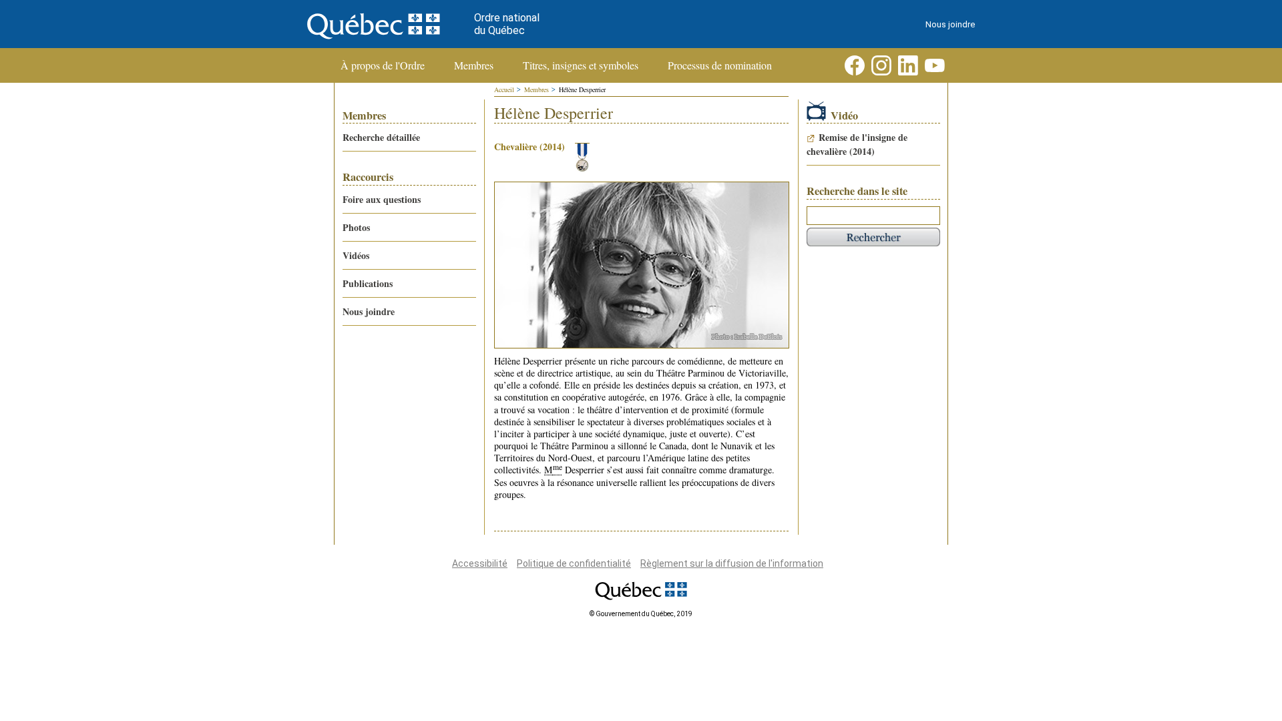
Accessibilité (479, 563)
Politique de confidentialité (574, 563)
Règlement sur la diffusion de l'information (731, 563)
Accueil (504, 89)
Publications (368, 283)
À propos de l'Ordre (383, 65)
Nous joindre (950, 24)
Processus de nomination (720, 65)
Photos (356, 227)
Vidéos (356, 255)
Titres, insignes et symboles (580, 65)
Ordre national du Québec (507, 24)
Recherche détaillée (381, 137)
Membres (473, 65)
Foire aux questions (382, 199)
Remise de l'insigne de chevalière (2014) (857, 144)
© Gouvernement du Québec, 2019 (641, 614)
